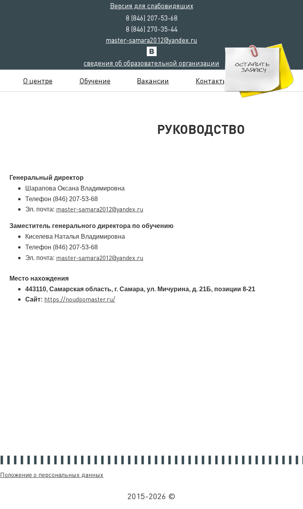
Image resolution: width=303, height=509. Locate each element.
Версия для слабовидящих (151, 5)
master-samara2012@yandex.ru (151, 40)
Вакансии (153, 80)
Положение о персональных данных (51, 474)
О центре (37, 80)
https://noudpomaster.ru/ (79, 299)
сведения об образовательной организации (151, 62)
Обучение (94, 80)
